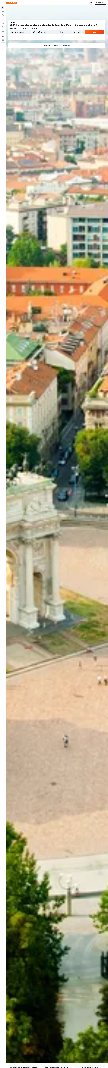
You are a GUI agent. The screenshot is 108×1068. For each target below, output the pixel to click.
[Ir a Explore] (3, 19)
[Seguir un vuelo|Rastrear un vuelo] (3, 23)
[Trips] (3, 31)
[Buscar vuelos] (3, 7)
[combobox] (14, 28)
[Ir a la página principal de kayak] (11, 3)
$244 (12, 24)
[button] (3, 2)
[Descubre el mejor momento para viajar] (3, 27)
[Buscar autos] (3, 15)
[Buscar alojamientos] (3, 11)
